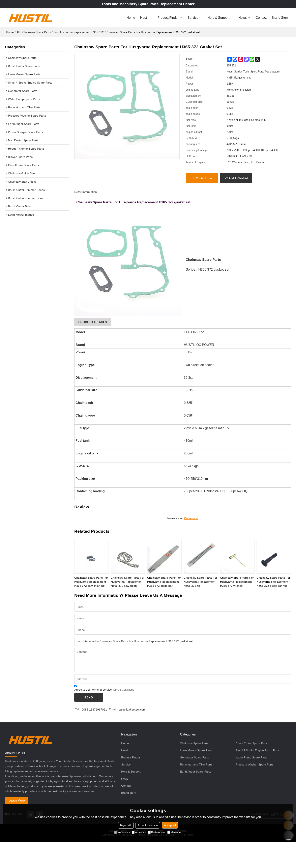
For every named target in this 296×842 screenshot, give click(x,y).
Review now (191, 518)
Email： (114, 709)
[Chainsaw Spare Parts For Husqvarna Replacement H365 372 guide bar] (164, 556)
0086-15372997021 (94, 709)
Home (130, 17)
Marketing (176, 832)
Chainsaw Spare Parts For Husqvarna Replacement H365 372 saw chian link (91, 581)
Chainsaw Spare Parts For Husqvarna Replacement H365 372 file (200, 581)
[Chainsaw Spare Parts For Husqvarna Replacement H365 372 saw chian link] (91, 556)
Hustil (144, 17)
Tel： (78, 709)
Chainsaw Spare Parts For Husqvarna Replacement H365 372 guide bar (164, 581)
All (18, 32)
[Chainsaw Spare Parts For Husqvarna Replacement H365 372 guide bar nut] (274, 556)
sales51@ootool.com (132, 709)
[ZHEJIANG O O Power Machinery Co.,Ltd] (30, 17)
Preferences (158, 832)
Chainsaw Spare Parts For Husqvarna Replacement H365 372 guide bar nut (273, 581)
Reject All (125, 825)
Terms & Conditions (123, 689)
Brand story (280, 17)
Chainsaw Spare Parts (36, 32)
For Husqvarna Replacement (72, 32)
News (242, 17)
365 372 (98, 32)
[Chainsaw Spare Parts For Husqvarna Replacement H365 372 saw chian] (128, 556)
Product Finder (168, 17)
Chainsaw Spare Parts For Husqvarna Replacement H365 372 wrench (237, 581)
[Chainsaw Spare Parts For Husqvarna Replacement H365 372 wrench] (237, 556)
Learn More (16, 800)
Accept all (170, 825)
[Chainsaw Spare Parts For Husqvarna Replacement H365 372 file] (201, 556)
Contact (261, 17)
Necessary (123, 832)
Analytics (140, 832)
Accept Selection (148, 825)
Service (192, 17)
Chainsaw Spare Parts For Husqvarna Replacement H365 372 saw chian (127, 581)
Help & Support (218, 17)
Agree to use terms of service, (104, 689)
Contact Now (204, 178)
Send (88, 697)
